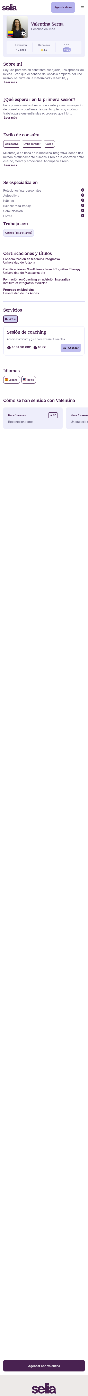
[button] (82, 7)
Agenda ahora (63, 7)
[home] (8, 7)
